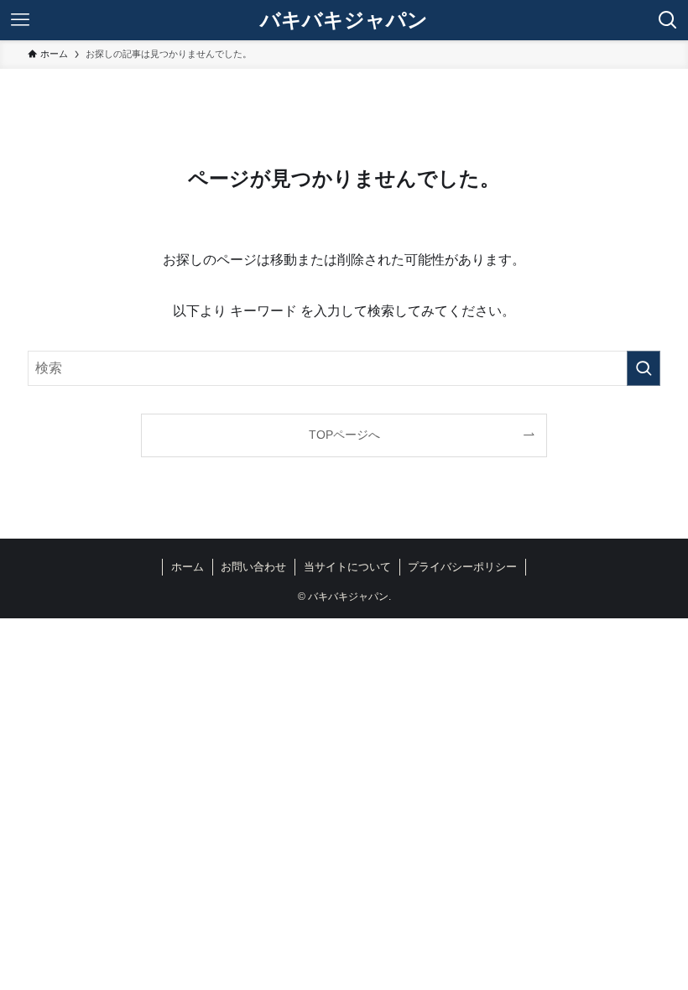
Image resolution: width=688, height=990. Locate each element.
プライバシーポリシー (462, 566)
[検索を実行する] (643, 368)
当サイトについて (347, 566)
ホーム (187, 566)
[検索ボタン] (668, 20)
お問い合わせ (253, 566)
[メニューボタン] (20, 20)
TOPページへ (344, 434)
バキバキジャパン (344, 20)
